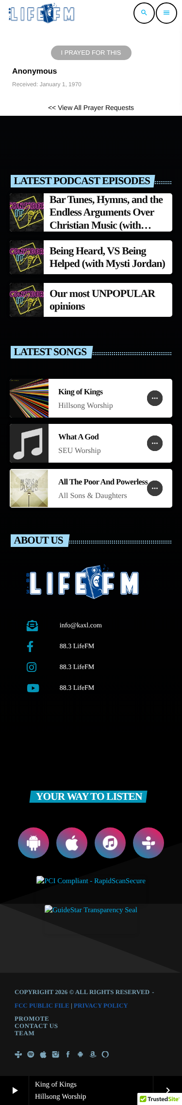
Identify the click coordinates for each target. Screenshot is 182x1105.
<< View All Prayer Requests (91, 107)
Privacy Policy (101, 1005)
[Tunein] (18, 1055)
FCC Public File (42, 1005)
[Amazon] (93, 1055)
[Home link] (42, 13)
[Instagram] (56, 1055)
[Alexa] (105, 1055)
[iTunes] (43, 1055)
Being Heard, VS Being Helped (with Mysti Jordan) (107, 257)
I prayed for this (91, 52)
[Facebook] (68, 1055)
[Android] (80, 1055)
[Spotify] (31, 1055)
